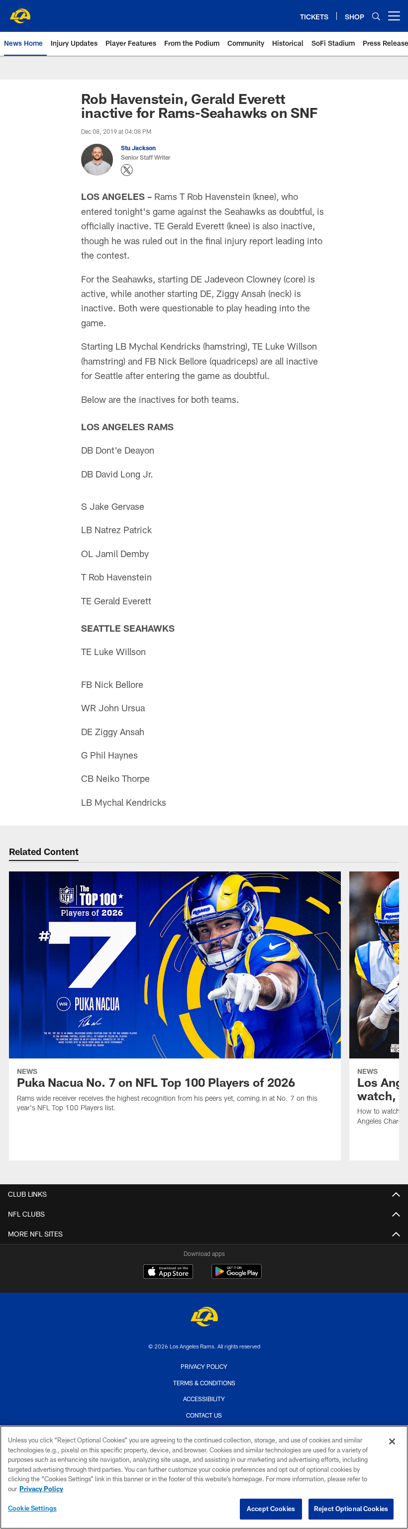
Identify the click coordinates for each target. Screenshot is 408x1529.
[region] (204, 1477)
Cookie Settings (32, 1508)
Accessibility (204, 1398)
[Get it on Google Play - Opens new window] (237, 1276)
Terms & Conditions (204, 1382)
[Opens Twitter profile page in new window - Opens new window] (127, 170)
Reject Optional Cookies (351, 1509)
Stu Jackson (138, 147)
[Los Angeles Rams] (204, 1318)
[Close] (392, 1441)
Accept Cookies (271, 1509)
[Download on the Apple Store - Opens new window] (168, 1272)
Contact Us (204, 1415)
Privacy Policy (204, 1366)
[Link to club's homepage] (20, 12)
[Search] (376, 16)
